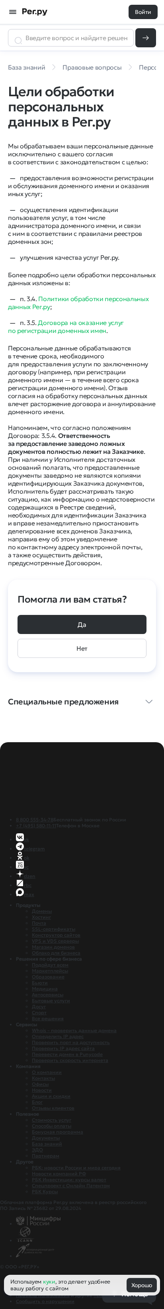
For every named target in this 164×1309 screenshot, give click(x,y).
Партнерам (45, 1156)
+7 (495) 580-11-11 (36, 826)
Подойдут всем (50, 965)
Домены (42, 911)
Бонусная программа (57, 1132)
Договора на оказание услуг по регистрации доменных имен (66, 327)
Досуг (39, 1006)
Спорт (39, 1012)
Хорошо (141, 1285)
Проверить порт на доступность (71, 1042)
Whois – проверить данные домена (74, 1030)
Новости (42, 1090)
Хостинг (41, 917)
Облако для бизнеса (56, 953)
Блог (37, 1102)
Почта (39, 923)
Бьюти (40, 983)
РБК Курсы (45, 1191)
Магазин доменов (53, 947)
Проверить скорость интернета (70, 1060)
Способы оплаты (51, 1126)
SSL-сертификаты (53, 929)
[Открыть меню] (13, 12)
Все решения (48, 1018)
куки (49, 1281)
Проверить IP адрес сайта (63, 1048)
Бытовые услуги (51, 1001)
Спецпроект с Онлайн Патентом (71, 1185)
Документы (46, 1138)
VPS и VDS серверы (55, 941)
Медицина (45, 989)
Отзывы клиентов (53, 1108)
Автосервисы (47, 995)
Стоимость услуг (51, 1120)
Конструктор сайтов (56, 935)
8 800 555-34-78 (34, 820)
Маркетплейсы (50, 971)
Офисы (40, 1084)
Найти (145, 37)
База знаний (47, 1144)
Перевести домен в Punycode (67, 1054)
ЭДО (37, 1150)
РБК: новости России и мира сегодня (76, 1168)
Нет (82, 648)
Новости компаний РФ (59, 1174)
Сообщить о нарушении (45, 1301)
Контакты (43, 1078)
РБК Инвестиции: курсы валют (69, 1180)
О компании (47, 1072)
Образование (48, 977)
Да (82, 624)
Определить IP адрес (58, 1036)
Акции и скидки (51, 1096)
